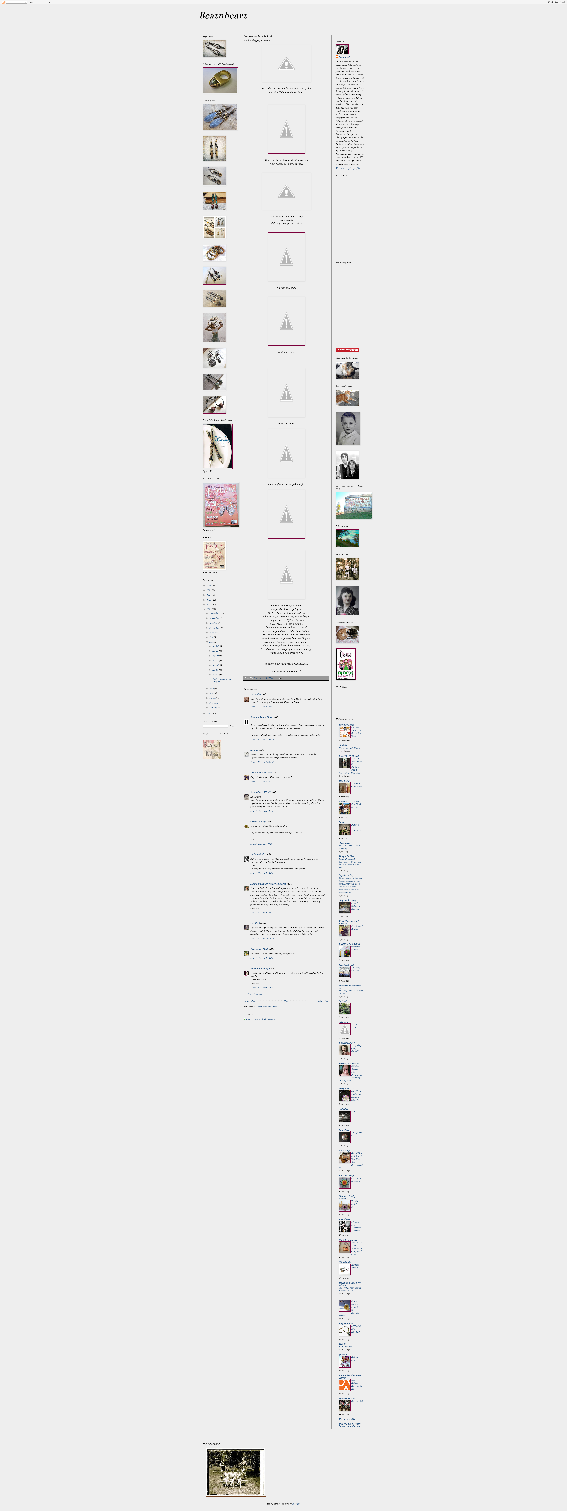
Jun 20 (215, 655)
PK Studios (255, 694)
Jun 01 (215, 674)
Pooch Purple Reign (260, 968)
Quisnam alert (355, 1358)
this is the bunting (355, 948)
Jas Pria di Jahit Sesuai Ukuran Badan (350, 1289)
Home (287, 1000)
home (341, 822)
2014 (209, 594)
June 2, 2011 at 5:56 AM (261, 781)
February (214, 702)
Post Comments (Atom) (267, 1006)
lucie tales (343, 1001)
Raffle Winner (345, 1346)
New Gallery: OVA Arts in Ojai (356, 1384)
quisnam (343, 1354)
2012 (209, 604)
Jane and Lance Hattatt (261, 717)
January (213, 707)
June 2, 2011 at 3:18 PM (261, 872)
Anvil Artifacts (346, 1150)
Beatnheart (223, 15)
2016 (209, 585)
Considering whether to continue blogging (357, 1095)
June (211, 641)
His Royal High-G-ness (349, 747)
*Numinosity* (345, 1262)
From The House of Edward (348, 922)
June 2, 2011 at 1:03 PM (261, 843)
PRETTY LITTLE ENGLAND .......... (356, 829)
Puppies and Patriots (357, 927)
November (214, 618)
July (211, 637)
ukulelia (343, 745)
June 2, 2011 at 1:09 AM (261, 762)
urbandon (344, 1022)
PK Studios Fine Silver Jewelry (350, 1376)
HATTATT (344, 780)
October (213, 622)
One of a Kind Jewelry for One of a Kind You (350, 1425)
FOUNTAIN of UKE (349, 755)
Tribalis (342, 1344)
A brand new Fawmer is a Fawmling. (356, 1226)
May (211, 688)
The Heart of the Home (356, 785)
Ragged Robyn (346, 1323)
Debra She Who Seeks (261, 772)
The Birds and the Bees (355, 1204)
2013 (209, 599)
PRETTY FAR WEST (349, 944)
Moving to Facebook (356, 1179)
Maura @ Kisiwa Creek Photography (268, 883)
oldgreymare (345, 843)
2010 (209, 713)
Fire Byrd (255, 922)
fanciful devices (346, 1088)
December (214, 613)
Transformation (356, 1134)
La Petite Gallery (258, 854)
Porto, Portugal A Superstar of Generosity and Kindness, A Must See (350, 863)
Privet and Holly (347, 964)
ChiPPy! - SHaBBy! (349, 801)
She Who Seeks (346, 724)
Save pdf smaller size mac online (351, 992)
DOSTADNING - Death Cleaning (349, 847)
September (214, 627)
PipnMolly (344, 1129)
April (212, 693)
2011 (209, 609)
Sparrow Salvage (347, 1398)
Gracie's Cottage (258, 821)
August (212, 632)
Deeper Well (357, 1400)
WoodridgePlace (347, 1042)
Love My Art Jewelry (349, 1063)
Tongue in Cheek (347, 856)
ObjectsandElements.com (350, 986)
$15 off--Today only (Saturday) (356, 905)
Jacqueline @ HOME (260, 792)
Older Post (323, 1000)
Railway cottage (346, 1175)
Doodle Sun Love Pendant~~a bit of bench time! (356, 1248)
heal (353, 1111)
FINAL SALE (354, 1026)
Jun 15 (215, 660)
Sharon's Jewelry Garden (347, 1197)
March (212, 697)
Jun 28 (215, 645)
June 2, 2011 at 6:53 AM (261, 810)
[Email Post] (280, 678)
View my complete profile (348, 168)
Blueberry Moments (355, 969)
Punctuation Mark (259, 949)
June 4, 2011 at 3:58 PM (261, 957)
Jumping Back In (355, 1266)
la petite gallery (346, 875)
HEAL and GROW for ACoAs (350, 1284)
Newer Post (250, 1000)
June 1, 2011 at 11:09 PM (262, 739)
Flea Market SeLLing (357, 805)
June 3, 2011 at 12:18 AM (262, 938)
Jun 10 (215, 664)
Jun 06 (215, 669)
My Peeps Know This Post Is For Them (356, 731)
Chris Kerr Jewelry (348, 1240)
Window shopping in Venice (221, 680)
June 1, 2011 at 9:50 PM (261, 706)
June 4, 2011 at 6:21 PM (261, 987)
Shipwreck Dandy (347, 900)
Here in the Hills (347, 1419)
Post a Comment (255, 994)
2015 (209, 590)
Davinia (254, 750)
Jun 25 (215, 650)
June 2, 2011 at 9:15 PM (261, 912)
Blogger (296, 1503)
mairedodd (344, 1109)
